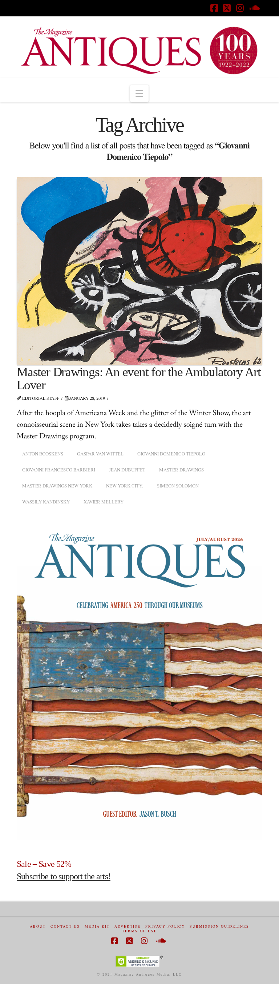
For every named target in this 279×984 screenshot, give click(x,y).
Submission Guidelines (219, 926)
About (38, 926)
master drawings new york (57, 485)
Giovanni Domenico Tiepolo (171, 453)
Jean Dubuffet (127, 469)
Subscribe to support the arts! (63, 876)
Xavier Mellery (104, 501)
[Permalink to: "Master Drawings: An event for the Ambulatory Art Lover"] (139, 271)
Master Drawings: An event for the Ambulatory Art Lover (138, 379)
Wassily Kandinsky (46, 501)
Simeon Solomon (178, 485)
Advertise (127, 926)
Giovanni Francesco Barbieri (58, 469)
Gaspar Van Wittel (100, 453)
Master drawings (181, 469)
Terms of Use (139, 931)
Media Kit (97, 926)
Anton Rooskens (42, 453)
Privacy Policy (165, 926)
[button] (139, 93)
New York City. (124, 485)
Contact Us (65, 926)
